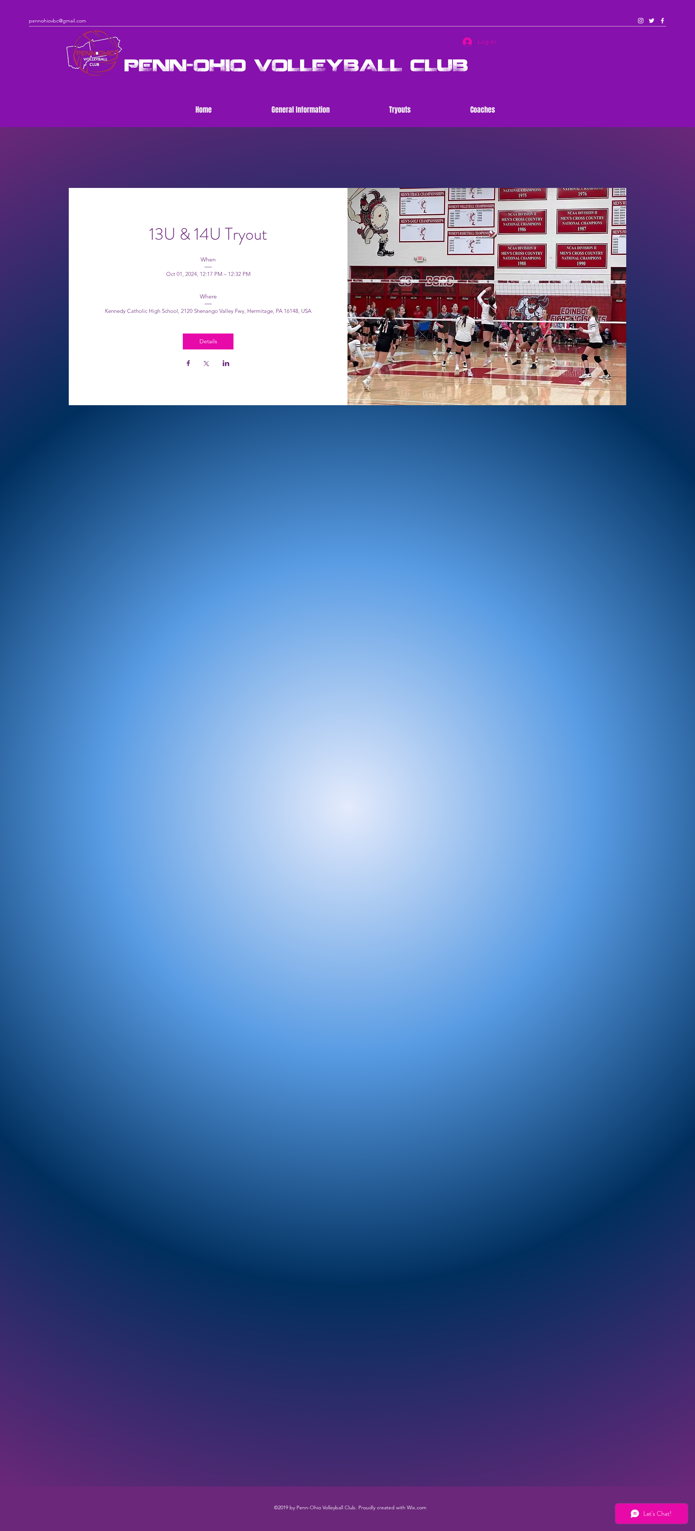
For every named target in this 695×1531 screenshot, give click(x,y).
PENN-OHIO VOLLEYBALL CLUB (296, 64)
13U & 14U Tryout (208, 234)
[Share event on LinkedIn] (226, 364)
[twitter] (651, 20)
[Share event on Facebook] (188, 364)
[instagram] (640, 20)
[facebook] (662, 20)
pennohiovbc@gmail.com (57, 20)
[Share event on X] (206, 364)
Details (208, 341)
